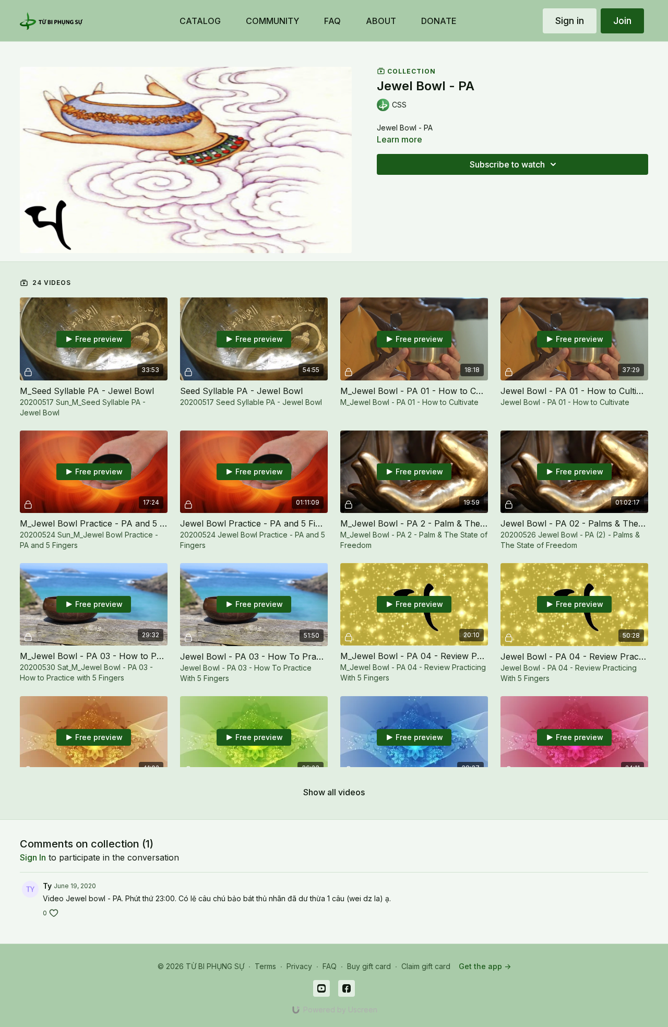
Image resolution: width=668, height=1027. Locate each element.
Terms (265, 966)
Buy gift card (369, 966)
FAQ (330, 966)
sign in (33, 857)
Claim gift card (425, 966)
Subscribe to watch (507, 164)
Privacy (299, 966)
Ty (47, 885)
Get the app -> (485, 966)
